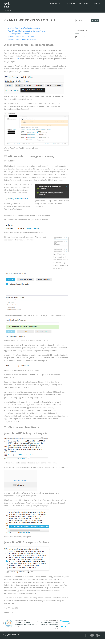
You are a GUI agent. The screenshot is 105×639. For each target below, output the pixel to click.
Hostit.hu (83, 3)
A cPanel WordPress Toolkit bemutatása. (24, 28)
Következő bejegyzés (49, 623)
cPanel (17, 626)
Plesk (18, 59)
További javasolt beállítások (19, 34)
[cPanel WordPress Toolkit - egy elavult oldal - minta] (36, 129)
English (97, 3)
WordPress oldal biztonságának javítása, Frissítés (27, 31)
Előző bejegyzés (24, 622)
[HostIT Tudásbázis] (7, 9)
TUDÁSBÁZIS (55, 3)
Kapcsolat (70, 3)
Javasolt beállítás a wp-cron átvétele (22, 39)
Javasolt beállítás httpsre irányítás (21, 36)
